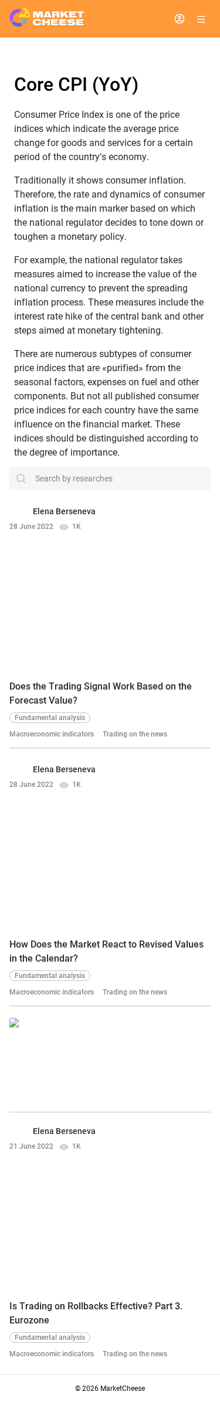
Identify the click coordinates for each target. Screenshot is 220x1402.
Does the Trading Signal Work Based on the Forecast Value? (100, 693)
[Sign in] (179, 19)
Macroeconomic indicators (51, 734)
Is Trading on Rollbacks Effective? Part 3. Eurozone (95, 1313)
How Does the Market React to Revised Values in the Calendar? (106, 951)
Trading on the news (135, 734)
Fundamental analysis (50, 718)
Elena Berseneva (64, 511)
